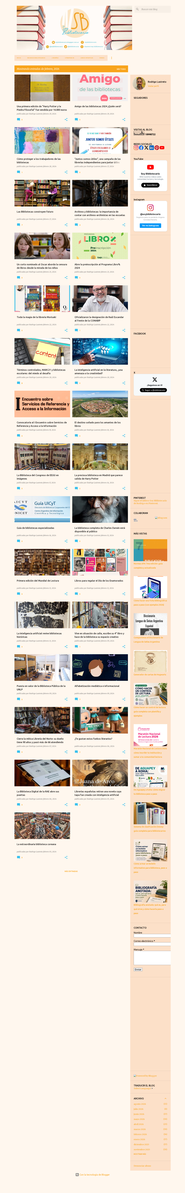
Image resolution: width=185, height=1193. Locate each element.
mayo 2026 (139, 1119)
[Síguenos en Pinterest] (157, 148)
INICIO (19, 58)
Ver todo (121, 69)
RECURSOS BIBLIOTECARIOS (36, 58)
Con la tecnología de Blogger (94, 1174)
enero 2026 (139, 1139)
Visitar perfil (153, 86)
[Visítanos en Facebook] (152, 349)
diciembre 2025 (141, 1144)
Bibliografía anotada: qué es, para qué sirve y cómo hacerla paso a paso (150, 909)
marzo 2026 (140, 1129)
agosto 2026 (140, 1104)
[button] (66, 120)
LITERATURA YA (69, 58)
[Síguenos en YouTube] (162, 148)
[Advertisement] (150, 282)
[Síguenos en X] (146, 148)
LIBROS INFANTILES (87, 58)
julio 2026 (138, 1109)
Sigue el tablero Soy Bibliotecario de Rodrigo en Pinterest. (150, 502)
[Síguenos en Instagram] (136, 148)
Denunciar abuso (142, 1166)
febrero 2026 (140, 1134)
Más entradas (71, 871)
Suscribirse (152, 185)
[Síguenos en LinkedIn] (151, 148)
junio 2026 (139, 1114)
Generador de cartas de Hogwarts (150, 674)
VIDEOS (101, 58)
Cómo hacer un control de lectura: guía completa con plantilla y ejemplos (150, 711)
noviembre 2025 (142, 1149)
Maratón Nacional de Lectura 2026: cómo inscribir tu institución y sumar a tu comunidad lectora (150, 752)
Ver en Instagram (150, 225)
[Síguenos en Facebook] (141, 148)
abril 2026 (139, 1124)
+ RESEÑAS (55, 58)
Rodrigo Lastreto (157, 81)
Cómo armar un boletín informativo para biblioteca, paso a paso (150, 868)
